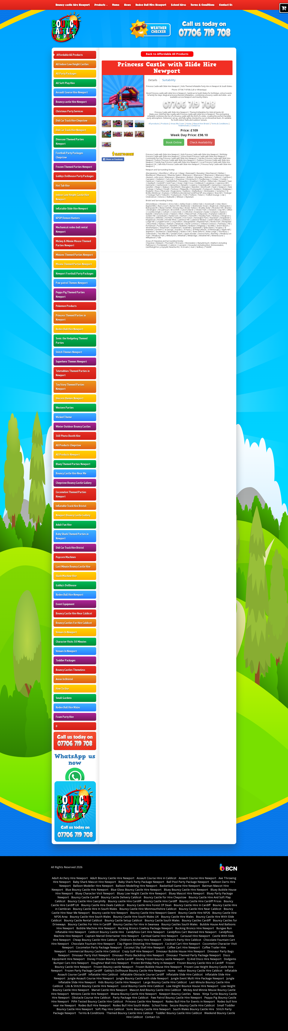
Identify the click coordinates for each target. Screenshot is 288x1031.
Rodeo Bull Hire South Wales (131, 1005)
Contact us (195, 125)
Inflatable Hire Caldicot (103, 974)
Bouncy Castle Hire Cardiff (160, 901)
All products (154, 123)
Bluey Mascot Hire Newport (186, 893)
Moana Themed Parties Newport (74, 264)
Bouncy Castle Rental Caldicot (83, 920)
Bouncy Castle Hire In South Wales (95, 909)
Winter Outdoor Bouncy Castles (73, 426)
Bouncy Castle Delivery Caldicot (121, 897)
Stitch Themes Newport (69, 352)
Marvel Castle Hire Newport (109, 990)
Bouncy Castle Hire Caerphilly (87, 901)
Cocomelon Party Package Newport (99, 947)
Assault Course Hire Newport (72, 92)
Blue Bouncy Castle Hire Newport (86, 889)
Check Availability (201, 142)
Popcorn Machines (66, 557)
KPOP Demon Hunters (68, 218)
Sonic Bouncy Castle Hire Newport (148, 1009)
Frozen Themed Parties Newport (74, 167)
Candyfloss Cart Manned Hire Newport (192, 932)
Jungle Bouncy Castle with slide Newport (142, 978)
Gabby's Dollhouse (66, 585)
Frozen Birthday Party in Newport (153, 963)
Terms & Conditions (202, 5)
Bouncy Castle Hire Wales (177, 916)
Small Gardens (64, 698)
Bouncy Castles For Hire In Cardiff (89, 924)
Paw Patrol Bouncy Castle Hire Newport (176, 997)
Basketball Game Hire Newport (180, 885)
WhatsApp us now (74, 759)
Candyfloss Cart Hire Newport (145, 932)
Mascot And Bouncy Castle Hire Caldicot (155, 990)
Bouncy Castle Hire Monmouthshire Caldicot (148, 909)
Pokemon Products (66, 306)
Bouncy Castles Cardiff (196, 920)
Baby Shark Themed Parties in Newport (72, 536)
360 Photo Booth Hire (68, 436)
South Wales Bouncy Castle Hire (193, 1009)
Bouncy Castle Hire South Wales (90, 916)
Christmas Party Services (69, 111)
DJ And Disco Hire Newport (204, 959)
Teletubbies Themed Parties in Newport (73, 373)
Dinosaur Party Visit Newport (91, 955)
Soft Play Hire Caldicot (109, 1009)
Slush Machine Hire (66, 576)
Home (115, 5)
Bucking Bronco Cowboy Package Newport (145, 928)
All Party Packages (66, 74)
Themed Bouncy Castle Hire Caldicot (129, 1013)
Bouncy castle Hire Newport (71, 102)
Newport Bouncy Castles (175, 994)
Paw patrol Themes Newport (72, 283)
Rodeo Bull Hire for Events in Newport (190, 1001)
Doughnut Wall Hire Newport (110, 963)
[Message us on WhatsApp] (74, 777)
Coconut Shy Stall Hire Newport (144, 947)
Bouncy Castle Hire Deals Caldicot (102, 905)
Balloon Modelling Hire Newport (136, 885)
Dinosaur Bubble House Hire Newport (180, 951)
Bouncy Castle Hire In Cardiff (192, 905)
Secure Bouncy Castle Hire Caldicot (192, 1005)
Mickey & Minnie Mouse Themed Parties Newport (73, 243)
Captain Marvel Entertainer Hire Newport (112, 936)
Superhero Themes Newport (71, 361)
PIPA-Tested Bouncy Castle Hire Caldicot (97, 1001)
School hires (178, 5)
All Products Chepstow (68, 445)
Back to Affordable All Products (167, 54)
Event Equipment (65, 604)
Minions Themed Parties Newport (74, 255)
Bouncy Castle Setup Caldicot (123, 920)
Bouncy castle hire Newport (73, 5)
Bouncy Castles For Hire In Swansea (136, 924)
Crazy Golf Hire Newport (138, 951)
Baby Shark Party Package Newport (141, 882)
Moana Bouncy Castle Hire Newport (134, 994)
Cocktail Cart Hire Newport (182, 943)
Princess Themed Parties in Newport (71, 317)
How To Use (62, 689)
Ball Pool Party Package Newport (187, 882)
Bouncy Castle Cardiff (85, 897)
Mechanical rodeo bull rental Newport (72, 229)
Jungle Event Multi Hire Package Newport (197, 978)
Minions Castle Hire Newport (89, 994)
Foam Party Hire (65, 717)
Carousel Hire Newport (195, 936)
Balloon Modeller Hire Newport (93, 885)
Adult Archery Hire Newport (70, 878)
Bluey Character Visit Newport (95, 893)
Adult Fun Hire (64, 525)
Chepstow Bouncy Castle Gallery (74, 483)
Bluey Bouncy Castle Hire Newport (186, 889)
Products (100, 5)
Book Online (174, 142)
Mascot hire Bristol (201, 123)
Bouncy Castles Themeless (70, 670)
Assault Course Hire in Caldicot (156, 878)
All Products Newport (68, 455)
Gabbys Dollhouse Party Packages (75, 176)
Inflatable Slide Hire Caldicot (184, 974)
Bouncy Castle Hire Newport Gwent (153, 913)
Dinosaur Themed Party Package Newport (193, 955)
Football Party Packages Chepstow (69, 155)
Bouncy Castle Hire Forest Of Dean (149, 905)
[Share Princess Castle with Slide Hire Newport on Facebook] (123, 159)
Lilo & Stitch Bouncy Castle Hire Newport (91, 986)
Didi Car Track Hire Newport (71, 130)
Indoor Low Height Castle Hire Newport (72, 197)
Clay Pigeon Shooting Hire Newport (140, 943)
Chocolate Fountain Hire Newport (93, 943)
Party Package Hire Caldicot (130, 997)
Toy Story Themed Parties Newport (70, 387)
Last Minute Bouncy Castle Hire (73, 566)
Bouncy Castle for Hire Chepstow (165, 897)
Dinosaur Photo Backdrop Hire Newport (138, 955)
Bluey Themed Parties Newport (73, 464)
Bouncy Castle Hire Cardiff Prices (200, 901)
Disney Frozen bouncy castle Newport (160, 959)
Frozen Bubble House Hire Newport (159, 967)
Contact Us (225, 5)
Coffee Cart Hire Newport (183, 947)
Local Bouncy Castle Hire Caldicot (142, 986)
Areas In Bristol (64, 679)
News (127, 5)
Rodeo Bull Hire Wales (68, 707)
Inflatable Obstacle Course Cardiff (142, 974)
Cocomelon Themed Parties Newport (71, 494)
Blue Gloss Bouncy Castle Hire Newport (136, 889)
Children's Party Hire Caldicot (182, 940)
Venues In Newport (66, 632)
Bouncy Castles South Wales (179, 924)
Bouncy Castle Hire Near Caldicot (74, 613)
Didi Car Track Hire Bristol (70, 548)
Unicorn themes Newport (69, 398)
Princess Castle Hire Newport (144, 1001)
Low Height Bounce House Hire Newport (192, 986)
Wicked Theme (64, 417)
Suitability (169, 80)
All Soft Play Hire (65, 83)
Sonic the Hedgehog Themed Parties (71, 340)
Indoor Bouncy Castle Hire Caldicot (200, 970)
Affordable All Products (70, 55)
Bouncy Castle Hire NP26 (194, 913)
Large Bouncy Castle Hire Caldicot (165, 982)
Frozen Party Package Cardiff (83, 970)
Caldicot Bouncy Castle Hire (106, 932)
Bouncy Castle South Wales (162, 920)
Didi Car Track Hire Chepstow (71, 120)
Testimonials (183, 125)
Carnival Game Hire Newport (159, 936)
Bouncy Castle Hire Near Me (71, 473)
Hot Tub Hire (63, 185)
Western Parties (65, 408)
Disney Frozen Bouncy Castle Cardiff (110, 959)
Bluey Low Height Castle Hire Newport (141, 893)
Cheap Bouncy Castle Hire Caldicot (95, 940)
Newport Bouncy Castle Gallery (73, 515)
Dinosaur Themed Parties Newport (70, 141)
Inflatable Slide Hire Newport (72, 208)
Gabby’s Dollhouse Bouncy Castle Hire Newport (134, 970)
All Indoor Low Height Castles (72, 64)
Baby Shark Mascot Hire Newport (94, 882)
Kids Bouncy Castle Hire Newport (119, 982)
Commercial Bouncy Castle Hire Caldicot (94, 951)
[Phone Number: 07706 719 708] (205, 33)
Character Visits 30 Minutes (71, 642)
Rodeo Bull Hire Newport (151, 5)
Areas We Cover (177, 123)
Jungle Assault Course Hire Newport (91, 978)
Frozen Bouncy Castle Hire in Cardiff (200, 963)
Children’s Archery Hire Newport (140, 940)
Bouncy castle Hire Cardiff (124, 901)
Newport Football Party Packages (74, 273)
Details (152, 80)
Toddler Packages (65, 660)
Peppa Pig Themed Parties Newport (70, 294)
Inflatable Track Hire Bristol (71, 506)
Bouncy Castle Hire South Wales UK (136, 916)
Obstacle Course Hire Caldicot (91, 997)
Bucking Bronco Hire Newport (194, 928)
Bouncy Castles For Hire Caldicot (74, 623)
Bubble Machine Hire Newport (96, 928)
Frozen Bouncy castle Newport (113, 967)
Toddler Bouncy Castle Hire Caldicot (179, 1013)
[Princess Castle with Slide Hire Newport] (123, 95)
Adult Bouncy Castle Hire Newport (112, 878)
